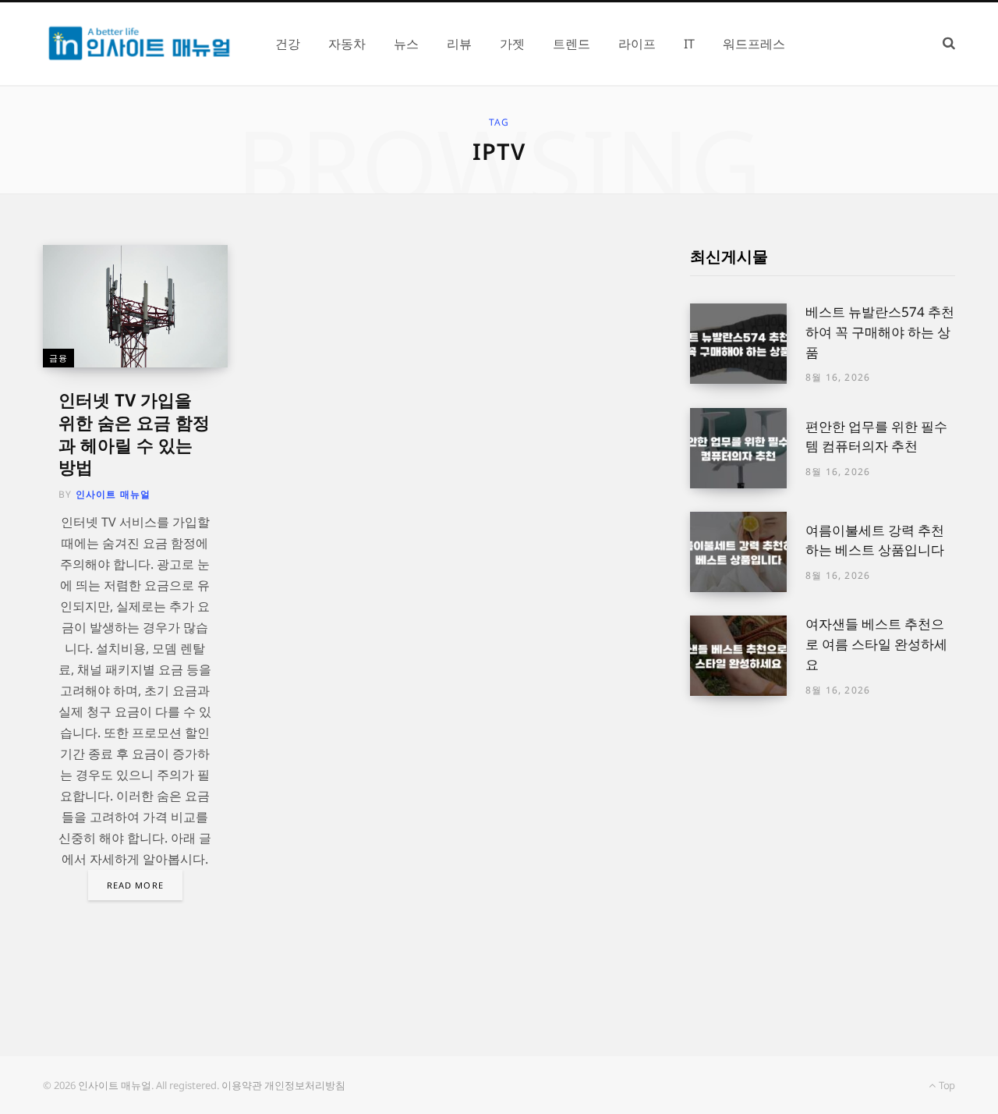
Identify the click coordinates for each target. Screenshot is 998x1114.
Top (945, 1085)
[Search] (949, 43)
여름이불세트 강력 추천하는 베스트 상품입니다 (874, 540)
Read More (135, 885)
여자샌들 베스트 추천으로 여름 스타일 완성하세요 (876, 644)
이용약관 (241, 1085)
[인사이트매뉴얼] (140, 44)
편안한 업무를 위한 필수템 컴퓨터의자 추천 (876, 436)
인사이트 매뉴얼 (113, 494)
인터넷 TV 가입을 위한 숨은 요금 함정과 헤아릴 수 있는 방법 (134, 433)
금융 (58, 358)
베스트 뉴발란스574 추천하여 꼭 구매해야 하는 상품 (879, 332)
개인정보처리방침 (304, 1085)
